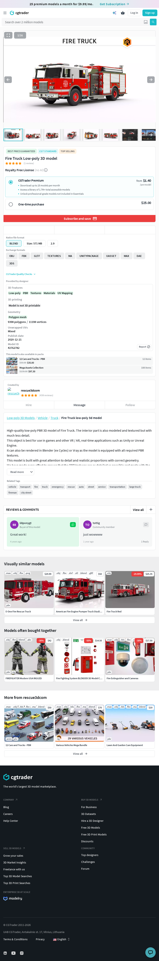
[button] (145, 22)
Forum (85, 869)
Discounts (87, 841)
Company (8, 799)
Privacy (40, 939)
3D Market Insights (14, 862)
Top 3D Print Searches (16, 883)
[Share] (130, 230)
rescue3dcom (30, 390)
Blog (6, 807)
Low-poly (14, 293)
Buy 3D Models (89, 799)
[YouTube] (14, 953)
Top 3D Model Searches (17, 876)
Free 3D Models (90, 827)
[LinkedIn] (5, 953)
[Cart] (122, 13)
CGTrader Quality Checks (19, 274)
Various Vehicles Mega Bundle (71, 745)
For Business (89, 807)
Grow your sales (13, 855)
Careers (8, 814)
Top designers (89, 855)
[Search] (153, 22)
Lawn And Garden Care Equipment (125, 745)
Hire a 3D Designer (92, 821)
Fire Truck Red (114, 611)
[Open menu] (5, 13)
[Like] (29, 230)
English (59, 939)
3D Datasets (88, 814)
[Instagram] (22, 953)
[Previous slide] (8, 79)
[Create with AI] (114, 13)
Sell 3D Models (12, 848)
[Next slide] (151, 79)
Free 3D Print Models (94, 834)
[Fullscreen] (8, 35)
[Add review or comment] (151, 509)
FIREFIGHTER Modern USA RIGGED (24, 678)
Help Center (10, 821)
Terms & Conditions (15, 939)
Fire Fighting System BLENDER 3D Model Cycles (80, 678)
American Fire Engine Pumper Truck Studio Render (82, 611)
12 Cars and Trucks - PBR (18, 745)
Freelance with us (14, 869)
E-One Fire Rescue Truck (18, 611)
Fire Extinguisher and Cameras (122, 678)
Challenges (88, 862)
